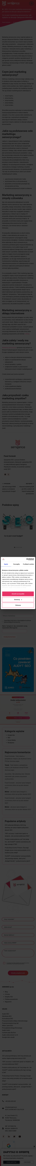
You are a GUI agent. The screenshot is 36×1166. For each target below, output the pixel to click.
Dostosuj (17, 599)
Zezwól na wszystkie (18, 594)
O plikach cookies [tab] (28, 564)
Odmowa (18, 605)
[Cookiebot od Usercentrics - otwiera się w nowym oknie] (26, 559)
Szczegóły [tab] (16, 564)
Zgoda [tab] (6, 564)
